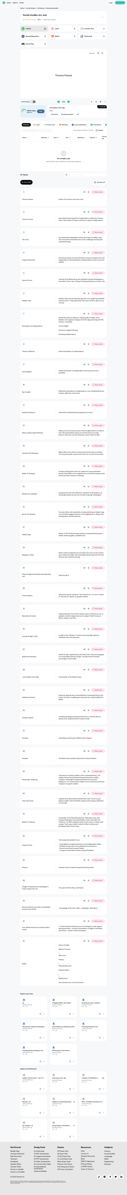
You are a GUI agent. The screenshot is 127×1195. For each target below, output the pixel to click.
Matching (65, 124)
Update (100, 130)
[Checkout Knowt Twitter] (116, 1177)
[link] (33, 1006)
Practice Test (51, 124)
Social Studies (30, 8)
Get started (120, 2)
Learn (38, 124)
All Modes (26, 124)
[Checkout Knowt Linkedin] (121, 1177)
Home (9, 2)
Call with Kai (97, 124)
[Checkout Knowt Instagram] (104, 1177)
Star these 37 (101, 182)
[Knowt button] (102, 17)
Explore (15, 2)
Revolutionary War (52, 8)
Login (111, 2)
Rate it (39, 19)
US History (40, 8)
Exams (22, 2)
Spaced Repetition (80, 124)
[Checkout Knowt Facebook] (110, 1177)
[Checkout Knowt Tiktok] (99, 1177)
